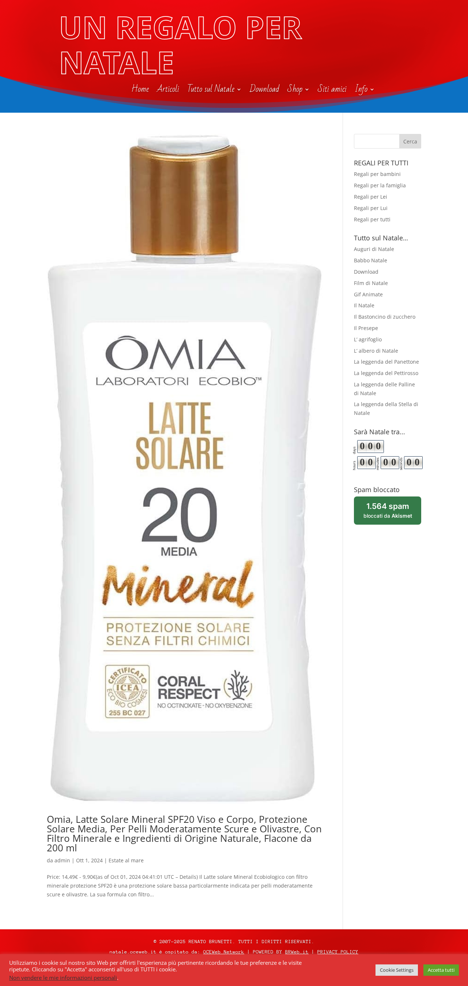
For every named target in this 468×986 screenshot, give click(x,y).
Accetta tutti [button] (441, 970)
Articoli (168, 91)
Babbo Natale (370, 260)
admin (62, 860)
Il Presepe (366, 328)
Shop (294, 91)
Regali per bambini (377, 173)
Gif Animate (368, 294)
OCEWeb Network (223, 952)
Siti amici (332, 91)
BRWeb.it (297, 952)
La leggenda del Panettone (386, 361)
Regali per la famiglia (380, 185)
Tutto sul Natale (210, 91)
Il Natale (364, 305)
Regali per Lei (370, 196)
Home (140, 91)
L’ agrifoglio (368, 339)
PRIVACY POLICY (337, 952)
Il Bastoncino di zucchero (384, 316)
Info (361, 91)
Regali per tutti (372, 219)
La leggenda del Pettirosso (386, 373)
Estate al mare (126, 860)
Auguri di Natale (374, 248)
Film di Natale (371, 283)
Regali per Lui (371, 208)
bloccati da (392, 513)
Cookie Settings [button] (397, 970)
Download (264, 91)
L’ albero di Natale (376, 350)
